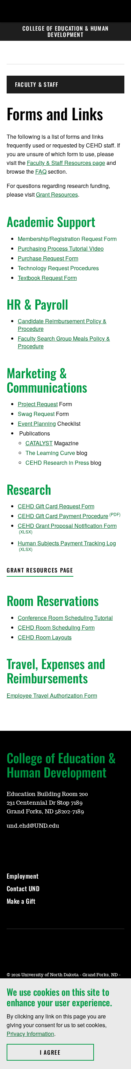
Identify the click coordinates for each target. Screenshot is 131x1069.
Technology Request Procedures (58, 268)
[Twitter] (28, 846)
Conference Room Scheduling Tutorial (65, 618)
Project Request (38, 404)
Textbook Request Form (47, 278)
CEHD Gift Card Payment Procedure (63, 516)
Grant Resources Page (40, 570)
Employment (23, 875)
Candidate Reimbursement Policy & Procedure (62, 325)
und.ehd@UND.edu (33, 826)
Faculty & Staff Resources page (66, 163)
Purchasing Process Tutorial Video (61, 248)
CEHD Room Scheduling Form (56, 627)
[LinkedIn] (45, 846)
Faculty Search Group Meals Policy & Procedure (64, 342)
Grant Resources (57, 194)
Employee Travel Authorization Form (52, 695)
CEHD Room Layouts (45, 637)
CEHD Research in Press (57, 462)
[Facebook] (11, 846)
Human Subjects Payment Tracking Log (67, 543)
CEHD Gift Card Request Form (56, 506)
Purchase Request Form (48, 258)
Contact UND (23, 888)
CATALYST (39, 443)
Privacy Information (30, 1034)
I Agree (67, 1052)
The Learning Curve (50, 453)
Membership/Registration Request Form (67, 239)
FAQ (40, 171)
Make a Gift (21, 900)
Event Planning (37, 423)
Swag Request (36, 414)
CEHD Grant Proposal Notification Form (67, 526)
